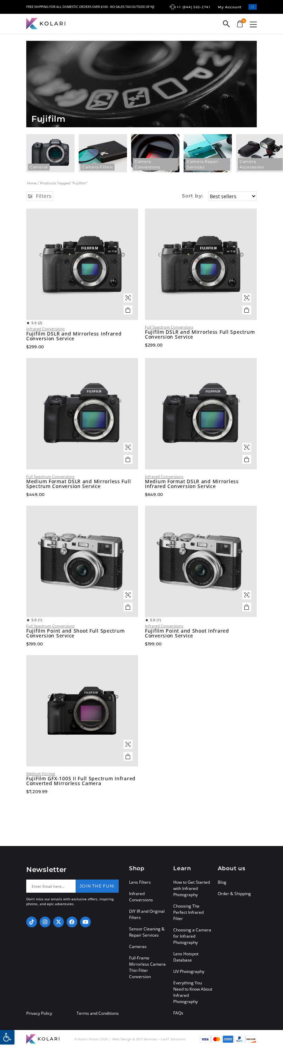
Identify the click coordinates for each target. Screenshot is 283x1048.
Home (32, 183)
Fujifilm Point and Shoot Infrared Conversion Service (187, 633)
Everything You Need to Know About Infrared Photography (192, 992)
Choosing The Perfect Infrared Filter (188, 912)
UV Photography (188, 971)
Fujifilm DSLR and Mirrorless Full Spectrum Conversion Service (200, 334)
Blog (222, 882)
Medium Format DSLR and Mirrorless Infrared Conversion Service (192, 484)
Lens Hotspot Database (185, 957)
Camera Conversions (147, 164)
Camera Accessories (252, 164)
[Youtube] (85, 922)
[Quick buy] (128, 297)
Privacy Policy (39, 1013)
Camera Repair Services (202, 164)
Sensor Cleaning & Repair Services (147, 932)
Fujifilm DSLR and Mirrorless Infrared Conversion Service (74, 336)
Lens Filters (140, 882)
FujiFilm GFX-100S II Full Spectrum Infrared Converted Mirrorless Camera (81, 781)
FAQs (178, 1013)
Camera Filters (97, 167)
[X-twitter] (58, 922)
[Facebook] (72, 922)
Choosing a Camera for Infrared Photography (192, 936)
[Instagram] (45, 922)
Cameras (39, 167)
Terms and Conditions (98, 1013)
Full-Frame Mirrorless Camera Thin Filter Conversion (147, 967)
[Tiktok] (31, 922)
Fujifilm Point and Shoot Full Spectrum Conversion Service (75, 633)
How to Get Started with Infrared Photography (191, 888)
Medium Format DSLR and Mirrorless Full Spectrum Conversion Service (78, 484)
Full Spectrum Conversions (169, 327)
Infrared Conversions (45, 328)
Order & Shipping (234, 894)
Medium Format (40, 773)
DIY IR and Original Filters (147, 914)
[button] (253, 24)
